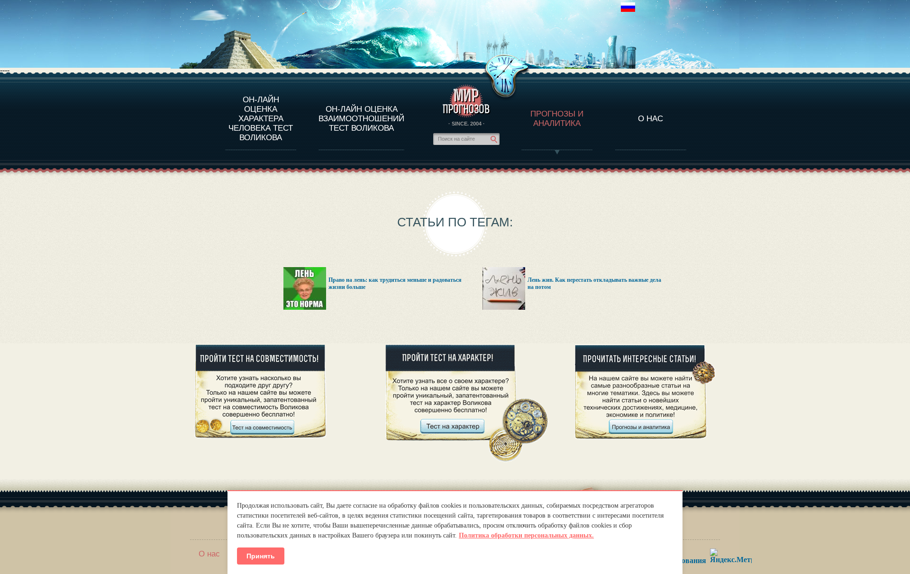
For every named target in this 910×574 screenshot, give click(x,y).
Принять (260, 556)
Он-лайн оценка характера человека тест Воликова (260, 118)
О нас (209, 553)
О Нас (650, 118)
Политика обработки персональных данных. (526, 535)
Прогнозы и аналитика (556, 118)
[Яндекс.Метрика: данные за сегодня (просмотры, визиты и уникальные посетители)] (731, 555)
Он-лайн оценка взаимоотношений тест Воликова (361, 119)
